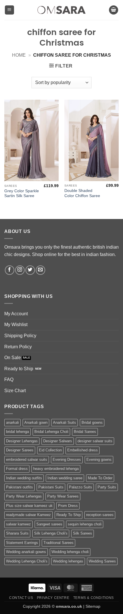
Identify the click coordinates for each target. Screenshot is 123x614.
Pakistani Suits (51, 487)
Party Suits (107, 487)
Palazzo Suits (80, 487)
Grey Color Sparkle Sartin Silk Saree (21, 193)
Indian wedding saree (64, 478)
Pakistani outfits (19, 487)
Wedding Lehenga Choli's (26, 561)
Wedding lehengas (68, 561)
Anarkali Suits (64, 422)
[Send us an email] (40, 270)
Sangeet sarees (49, 524)
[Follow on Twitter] (30, 270)
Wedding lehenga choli (70, 552)
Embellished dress (82, 450)
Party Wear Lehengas (24, 496)
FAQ (8, 379)
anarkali (12, 422)
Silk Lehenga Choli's (51, 533)
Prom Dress (68, 506)
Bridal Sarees (85, 431)
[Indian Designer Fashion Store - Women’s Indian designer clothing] (61, 10)
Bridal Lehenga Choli (51, 431)
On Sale (12, 357)
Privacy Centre (53, 598)
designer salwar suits (95, 441)
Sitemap (93, 606)
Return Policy (18, 346)
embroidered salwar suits (26, 459)
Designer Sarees (19, 450)
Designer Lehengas (22, 441)
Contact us (21, 598)
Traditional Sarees (58, 543)
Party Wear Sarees (63, 496)
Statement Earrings (22, 543)
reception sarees (100, 515)
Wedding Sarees (102, 561)
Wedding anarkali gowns (26, 552)
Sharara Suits (17, 533)
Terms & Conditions (93, 598)
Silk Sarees (82, 533)
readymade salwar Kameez (28, 515)
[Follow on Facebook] (9, 270)
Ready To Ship (68, 515)
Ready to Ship (18, 368)
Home (19, 55)
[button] (9, 10)
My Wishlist (15, 324)
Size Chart (15, 390)
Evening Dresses (67, 459)
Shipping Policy (20, 335)
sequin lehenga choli (85, 524)
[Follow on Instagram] (20, 270)
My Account (16, 313)
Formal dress (17, 468)
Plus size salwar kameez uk (29, 506)
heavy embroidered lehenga (56, 468)
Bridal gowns (92, 422)
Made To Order (100, 478)
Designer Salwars (57, 441)
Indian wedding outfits (24, 478)
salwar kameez (18, 524)
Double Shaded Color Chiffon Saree (82, 193)
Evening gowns (99, 459)
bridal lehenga (17, 431)
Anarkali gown (35, 422)
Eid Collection (50, 450)
